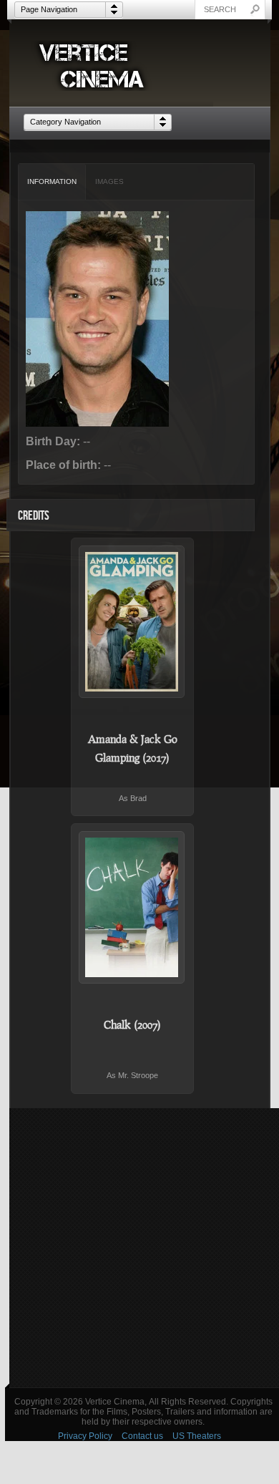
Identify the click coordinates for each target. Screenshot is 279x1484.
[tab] (52, 182)
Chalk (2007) (132, 1024)
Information (52, 181)
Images (109, 181)
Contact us (142, 1436)
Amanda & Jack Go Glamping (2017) (132, 748)
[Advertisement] (139, 1247)
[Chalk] (132, 907)
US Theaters (196, 1436)
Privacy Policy (85, 1436)
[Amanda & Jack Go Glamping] (132, 621)
